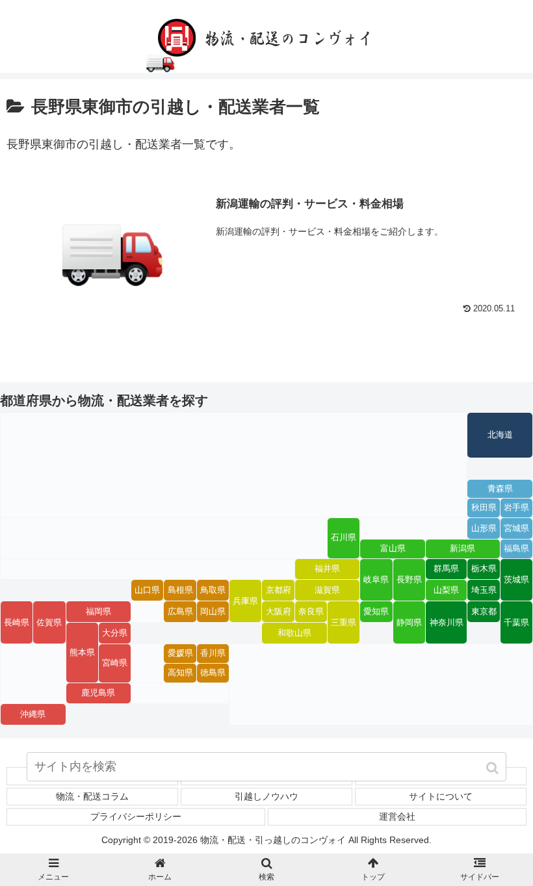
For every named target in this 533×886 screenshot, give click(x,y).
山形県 (484, 528)
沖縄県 (33, 714)
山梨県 (446, 590)
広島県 (180, 611)
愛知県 (376, 611)
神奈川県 (446, 622)
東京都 (484, 611)
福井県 (327, 568)
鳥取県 (213, 590)
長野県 (409, 579)
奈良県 (311, 611)
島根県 (180, 590)
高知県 (180, 672)
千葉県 (516, 622)
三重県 (343, 622)
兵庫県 (245, 601)
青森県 (500, 488)
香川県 (213, 653)
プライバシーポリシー (135, 816)
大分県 (114, 633)
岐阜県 (376, 579)
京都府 (278, 590)
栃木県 (484, 568)
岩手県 (516, 507)
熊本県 (82, 652)
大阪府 (278, 611)
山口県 (147, 590)
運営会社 (397, 816)
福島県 (516, 548)
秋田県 (484, 507)
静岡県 (409, 622)
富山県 (393, 548)
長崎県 (16, 622)
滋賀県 (327, 590)
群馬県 (446, 568)
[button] (493, 768)
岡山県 (213, 611)
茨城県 (516, 579)
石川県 (343, 537)
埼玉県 (484, 590)
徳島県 (213, 672)
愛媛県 (180, 653)
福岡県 (98, 611)
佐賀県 (49, 622)
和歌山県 (294, 633)
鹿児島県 (98, 692)
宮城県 (516, 528)
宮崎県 (114, 663)
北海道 (500, 434)
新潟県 (462, 548)
